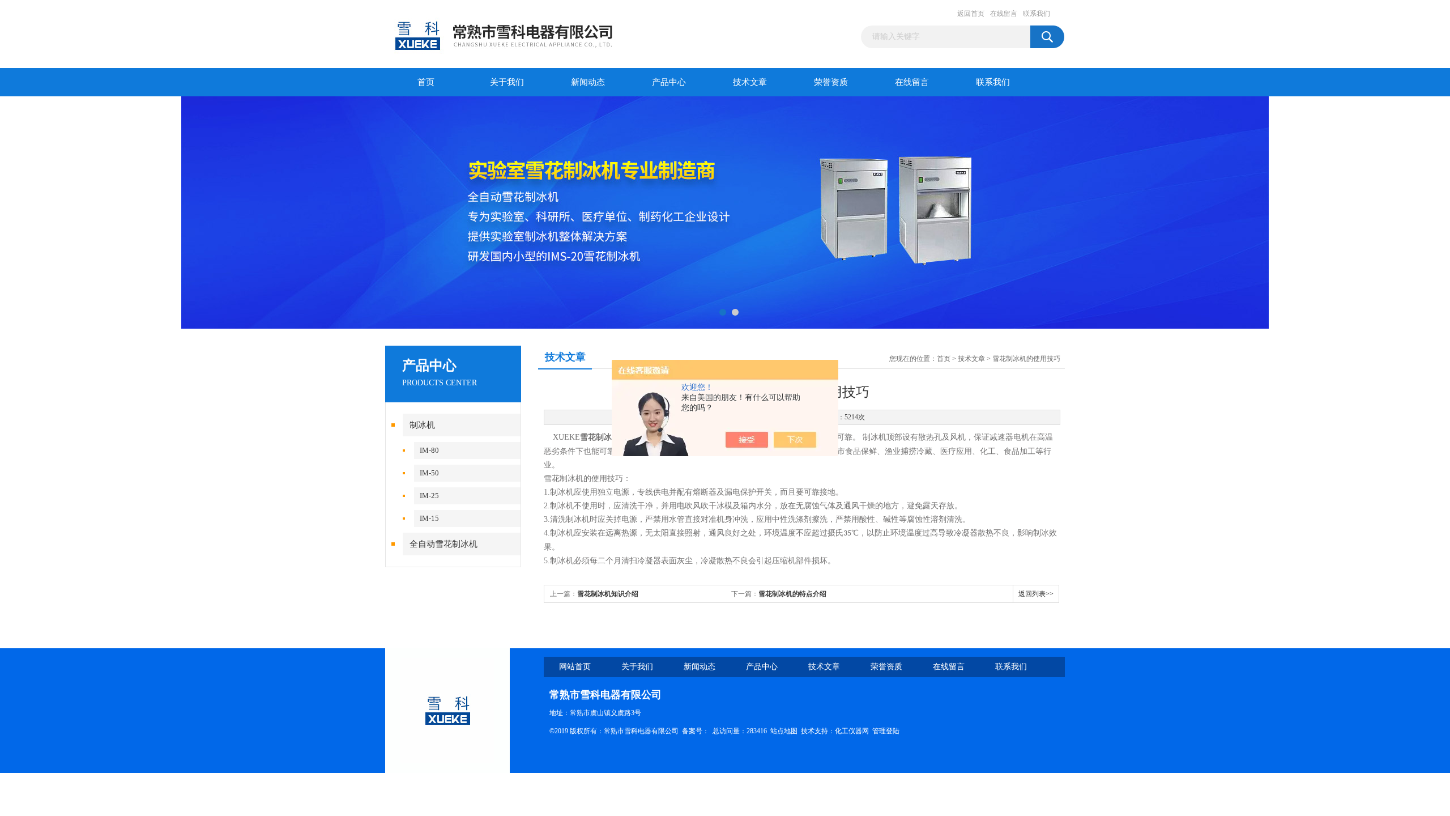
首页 (425, 82)
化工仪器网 (852, 731)
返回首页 (970, 14)
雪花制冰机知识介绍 (607, 594)
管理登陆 (885, 731)
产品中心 (669, 82)
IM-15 (429, 518)
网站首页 (575, 666)
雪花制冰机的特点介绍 (792, 594)
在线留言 (1003, 14)
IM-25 (429, 495)
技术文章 (750, 82)
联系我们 (1036, 14)
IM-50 (429, 473)
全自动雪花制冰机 (443, 544)
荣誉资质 (831, 82)
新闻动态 (588, 82)
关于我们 (507, 82)
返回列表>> (1036, 594)
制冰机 (422, 425)
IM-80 (429, 450)
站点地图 (784, 731)
